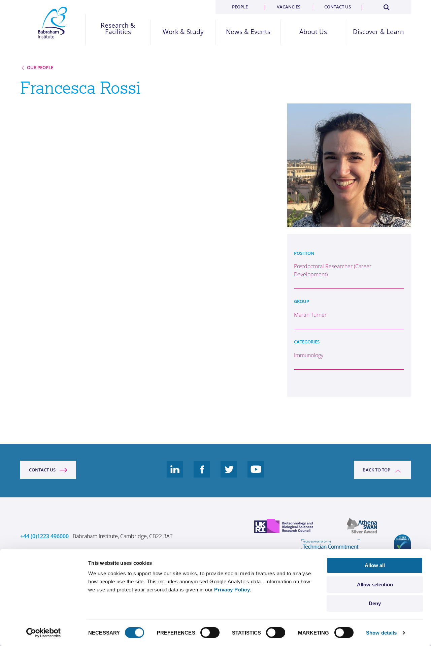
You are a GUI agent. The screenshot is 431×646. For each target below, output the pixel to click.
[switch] (210, 632)
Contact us (337, 7)
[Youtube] (255, 474)
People (240, 7)
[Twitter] (229, 474)
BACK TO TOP (376, 470)
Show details (381, 633)
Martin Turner (310, 314)
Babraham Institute (52, 22)
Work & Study (183, 32)
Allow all (375, 565)
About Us (313, 32)
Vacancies (288, 7)
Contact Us (42, 470)
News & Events (248, 32)
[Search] (386, 6)
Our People (40, 67)
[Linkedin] (175, 474)
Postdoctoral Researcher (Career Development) (332, 270)
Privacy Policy (232, 589)
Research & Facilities (118, 28)
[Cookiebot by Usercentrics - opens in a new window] (43, 633)
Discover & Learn (378, 32)
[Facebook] (202, 474)
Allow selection (375, 584)
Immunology (308, 355)
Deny (375, 603)
